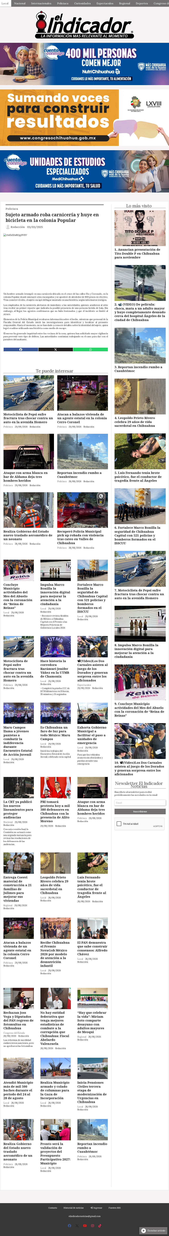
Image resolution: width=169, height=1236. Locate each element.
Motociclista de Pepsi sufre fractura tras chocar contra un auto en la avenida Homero (28, 418)
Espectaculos (105, 3)
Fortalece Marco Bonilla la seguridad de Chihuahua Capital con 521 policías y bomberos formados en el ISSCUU (92, 598)
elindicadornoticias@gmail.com (85, 1216)
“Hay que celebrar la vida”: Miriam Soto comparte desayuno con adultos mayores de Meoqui (91, 1022)
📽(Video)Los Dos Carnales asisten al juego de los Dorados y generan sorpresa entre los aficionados (92, 670)
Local (6, 612)
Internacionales (41, 3)
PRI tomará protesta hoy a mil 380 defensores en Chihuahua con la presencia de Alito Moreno (55, 811)
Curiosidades (82, 3)
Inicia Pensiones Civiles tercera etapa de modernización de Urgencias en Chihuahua (92, 1092)
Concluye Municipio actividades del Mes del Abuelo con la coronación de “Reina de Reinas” (17, 596)
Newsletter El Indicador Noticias (139, 785)
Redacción (18, 226)
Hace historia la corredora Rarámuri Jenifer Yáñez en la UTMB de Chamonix (54, 668)
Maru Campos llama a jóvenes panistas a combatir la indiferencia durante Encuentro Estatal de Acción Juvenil (17, 740)
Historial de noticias (74, 1207)
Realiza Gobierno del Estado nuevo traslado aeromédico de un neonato (27, 535)
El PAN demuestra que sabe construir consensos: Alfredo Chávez (92, 948)
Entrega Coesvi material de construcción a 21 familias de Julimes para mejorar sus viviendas (17, 888)
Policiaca (62, 3)
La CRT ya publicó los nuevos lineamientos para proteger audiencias (18, 809)
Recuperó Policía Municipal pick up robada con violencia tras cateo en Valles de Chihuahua (80, 537)
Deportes (142, 3)
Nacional (19, 3)
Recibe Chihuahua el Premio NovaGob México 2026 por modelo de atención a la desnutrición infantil (55, 954)
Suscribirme (140, 811)
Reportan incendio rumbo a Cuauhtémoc (79, 475)
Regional (124, 3)
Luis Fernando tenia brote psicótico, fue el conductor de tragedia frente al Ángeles (91, 887)
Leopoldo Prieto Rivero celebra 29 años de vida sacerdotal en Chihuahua (54, 885)
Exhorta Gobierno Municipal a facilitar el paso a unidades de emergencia (91, 735)
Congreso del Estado (14, 1033)
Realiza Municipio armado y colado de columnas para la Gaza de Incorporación (54, 1090)
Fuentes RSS (115, 1207)
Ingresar (97, 1207)
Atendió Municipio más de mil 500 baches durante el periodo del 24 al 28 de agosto (18, 1090)
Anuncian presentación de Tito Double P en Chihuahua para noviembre (137, 253)
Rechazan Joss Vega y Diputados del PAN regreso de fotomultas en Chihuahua (18, 1020)
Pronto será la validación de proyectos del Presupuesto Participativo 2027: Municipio (55, 1153)
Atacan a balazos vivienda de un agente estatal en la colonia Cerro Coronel (82, 418)
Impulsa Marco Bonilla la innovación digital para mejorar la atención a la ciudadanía (55, 594)
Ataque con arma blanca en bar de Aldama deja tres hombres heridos (25, 477)
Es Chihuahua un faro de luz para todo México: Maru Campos (55, 733)
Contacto (52, 1207)
